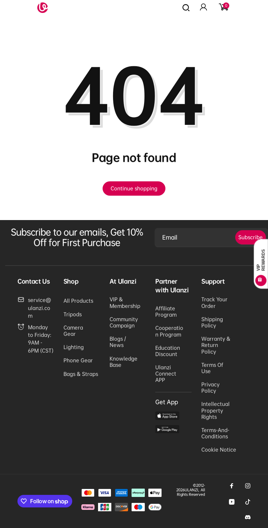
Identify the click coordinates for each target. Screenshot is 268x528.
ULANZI (191, 490)
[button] (223, 7)
